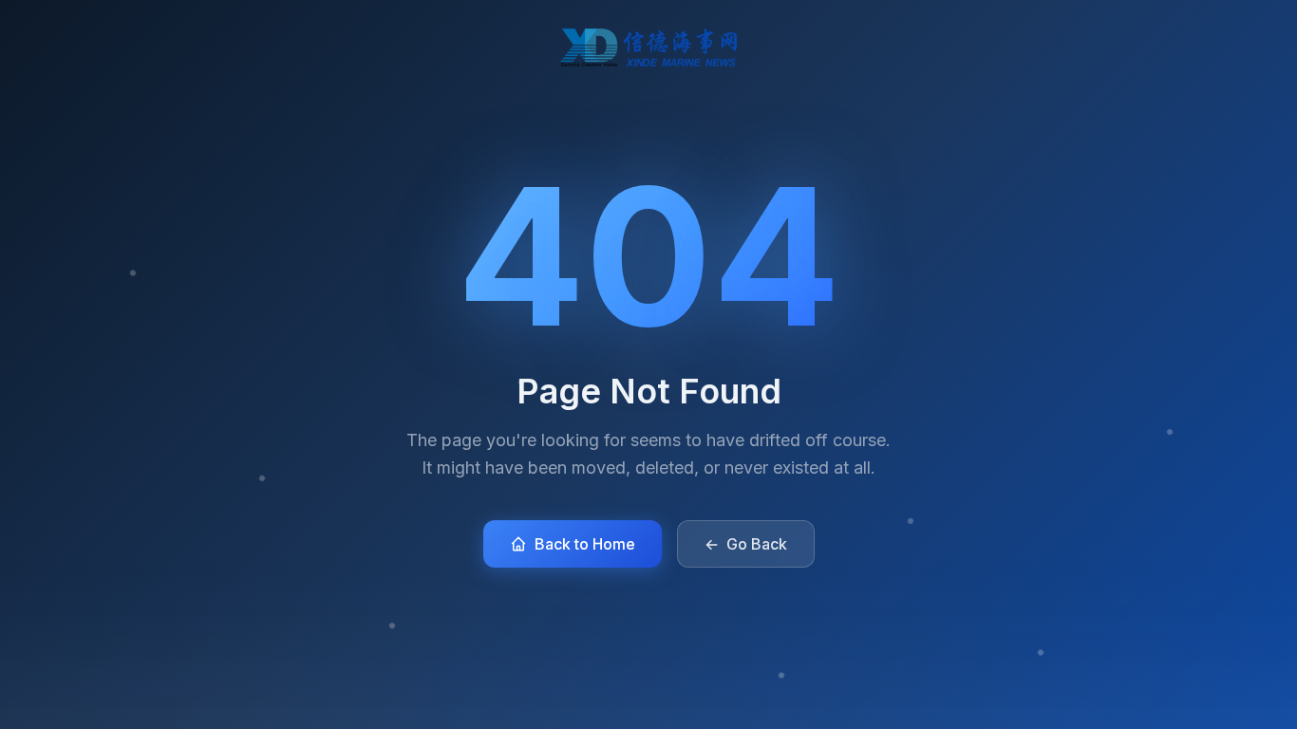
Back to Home (585, 543)
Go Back (746, 543)
